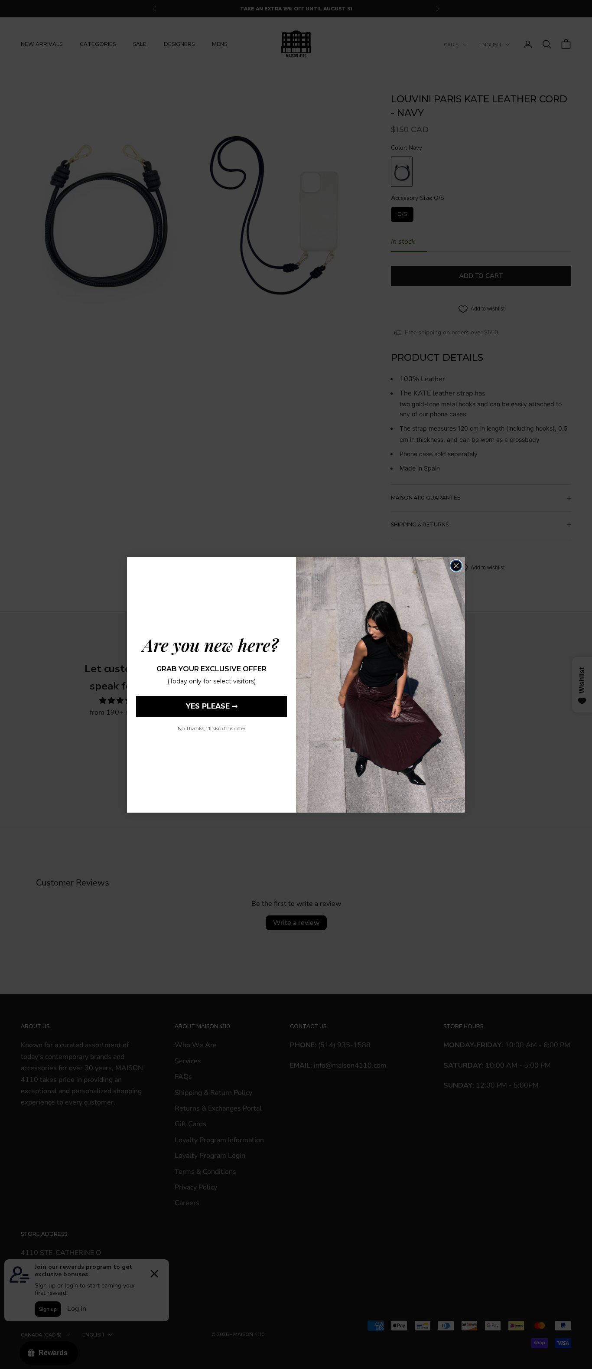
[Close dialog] (456, 565)
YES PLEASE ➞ (211, 706)
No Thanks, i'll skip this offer (212, 728)
